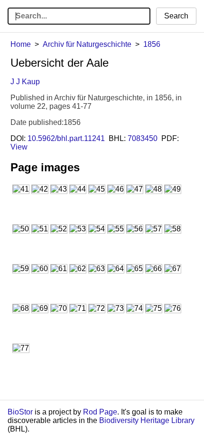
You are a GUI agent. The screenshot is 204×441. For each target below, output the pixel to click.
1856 (151, 44)
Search (176, 16)
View (19, 147)
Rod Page (100, 412)
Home (20, 44)
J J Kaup (25, 82)
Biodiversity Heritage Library (147, 420)
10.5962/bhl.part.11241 (66, 138)
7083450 (143, 138)
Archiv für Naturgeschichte (87, 44)
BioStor (20, 412)
